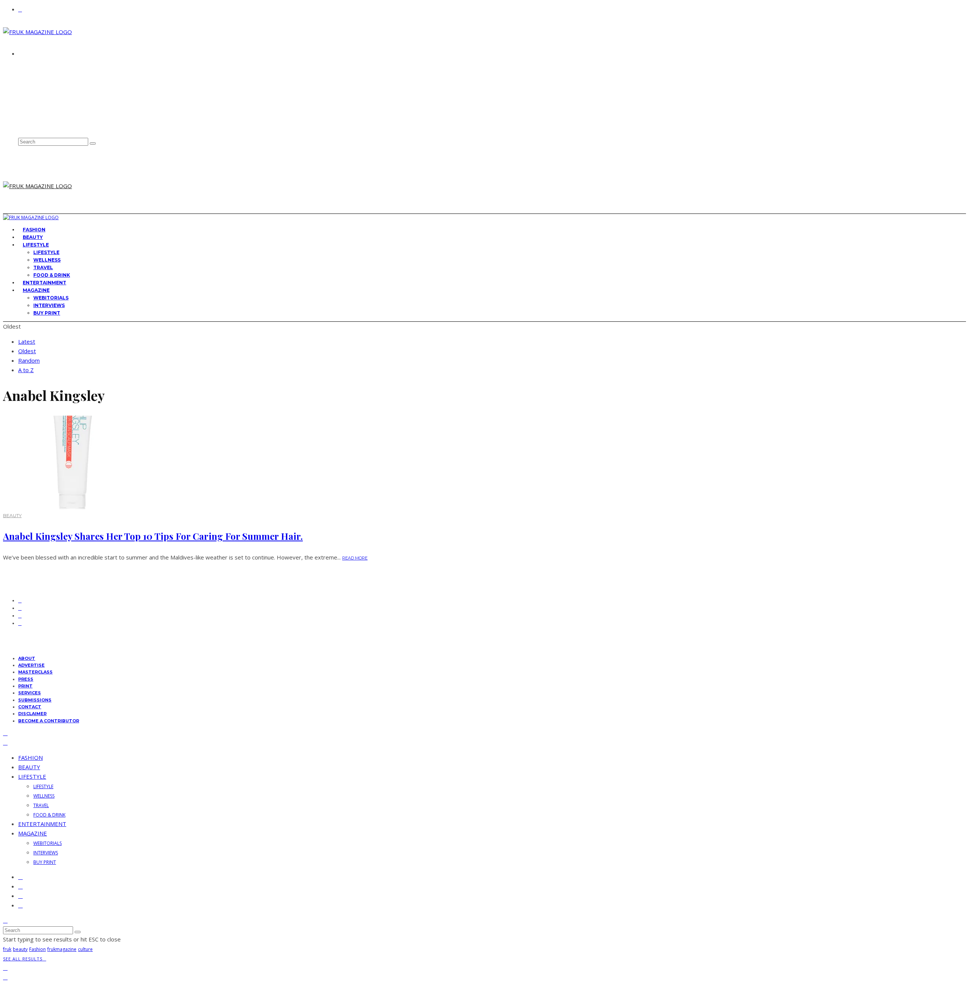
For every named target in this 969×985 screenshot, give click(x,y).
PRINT (25, 686)
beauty (20, 949)
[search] (93, 143)
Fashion (37, 949)
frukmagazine (61, 949)
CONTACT (32, 81)
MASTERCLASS (35, 672)
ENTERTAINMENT (42, 824)
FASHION (30, 757)
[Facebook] (22, 92)
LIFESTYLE (36, 245)
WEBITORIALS (51, 298)
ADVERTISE (34, 74)
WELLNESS (47, 260)
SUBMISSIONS (34, 700)
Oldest (27, 351)
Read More (355, 558)
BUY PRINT (46, 313)
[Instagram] (22, 109)
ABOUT (29, 67)
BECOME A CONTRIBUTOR (48, 720)
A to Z (26, 370)
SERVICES (29, 692)
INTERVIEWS (49, 305)
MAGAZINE (36, 290)
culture (85, 949)
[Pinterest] (22, 117)
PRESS (25, 679)
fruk (7, 949)
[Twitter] (22, 101)
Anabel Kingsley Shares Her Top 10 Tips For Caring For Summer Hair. (153, 536)
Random (29, 360)
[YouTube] (22, 125)
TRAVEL (43, 267)
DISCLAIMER (32, 713)
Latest (26, 341)
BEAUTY (12, 515)
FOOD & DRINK (49, 815)
